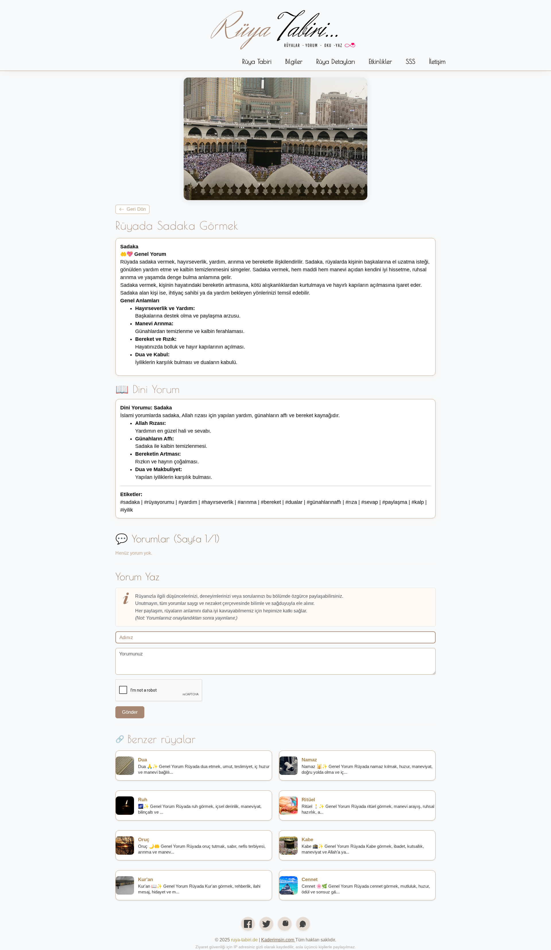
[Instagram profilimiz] (285, 924)
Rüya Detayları (335, 61)
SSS (410, 61)
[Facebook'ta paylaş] (248, 924)
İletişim (437, 61)
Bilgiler (293, 61)
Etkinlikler (380, 61)
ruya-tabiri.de (244, 939)
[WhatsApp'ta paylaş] (303, 924)
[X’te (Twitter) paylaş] (266, 924)
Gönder (130, 712)
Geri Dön (136, 209)
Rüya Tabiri (256, 61)
